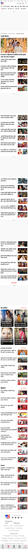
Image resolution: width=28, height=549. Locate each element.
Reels (3, 465)
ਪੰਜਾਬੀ (22, 1)
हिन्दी (2, 1)
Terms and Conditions (13, 530)
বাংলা (15, 1)
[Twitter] (15, 517)
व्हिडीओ (3, 388)
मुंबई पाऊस (4, 8)
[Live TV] (22, 3)
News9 (5, 1)
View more (23, 308)
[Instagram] (18, 517)
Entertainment (11, 33)
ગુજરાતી (18, 1)
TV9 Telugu (14, 535)
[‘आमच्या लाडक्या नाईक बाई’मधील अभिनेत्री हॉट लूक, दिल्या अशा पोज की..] (7, 310)
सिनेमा (24, 6)
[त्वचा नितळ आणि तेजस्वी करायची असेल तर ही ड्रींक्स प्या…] (7, 328)
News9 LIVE (16, 540)
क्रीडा (21, 6)
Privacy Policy (19, 528)
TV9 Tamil (23, 538)
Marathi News (4, 33)
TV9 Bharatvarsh (7, 535)
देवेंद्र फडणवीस (23, 8)
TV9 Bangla (4, 538)
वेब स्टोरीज (4, 308)
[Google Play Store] (9, 522)
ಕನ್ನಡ (8, 1)
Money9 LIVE (23, 540)
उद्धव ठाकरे (17, 8)
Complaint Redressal (10, 528)
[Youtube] (21, 517)
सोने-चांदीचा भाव (11, 8)
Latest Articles (6, 348)
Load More (13, 282)
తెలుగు (11, 1)
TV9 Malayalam (4, 540)
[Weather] (18, 3)
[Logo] (2, 3)
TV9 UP (11, 540)
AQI (20, 3)
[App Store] (18, 523)
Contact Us (5, 525)
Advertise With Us (19, 525)
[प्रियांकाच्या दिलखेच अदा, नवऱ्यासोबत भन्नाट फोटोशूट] (20, 310)
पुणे (18, 6)
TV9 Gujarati (11, 538)
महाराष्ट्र (12, 6)
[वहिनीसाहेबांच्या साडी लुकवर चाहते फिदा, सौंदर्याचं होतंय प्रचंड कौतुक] (20, 328)
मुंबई (15, 6)
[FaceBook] (12, 517)
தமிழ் (25, 1)
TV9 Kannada (21, 535)
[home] (1, 6)
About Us (12, 525)
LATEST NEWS (6, 6)
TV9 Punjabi (17, 538)
